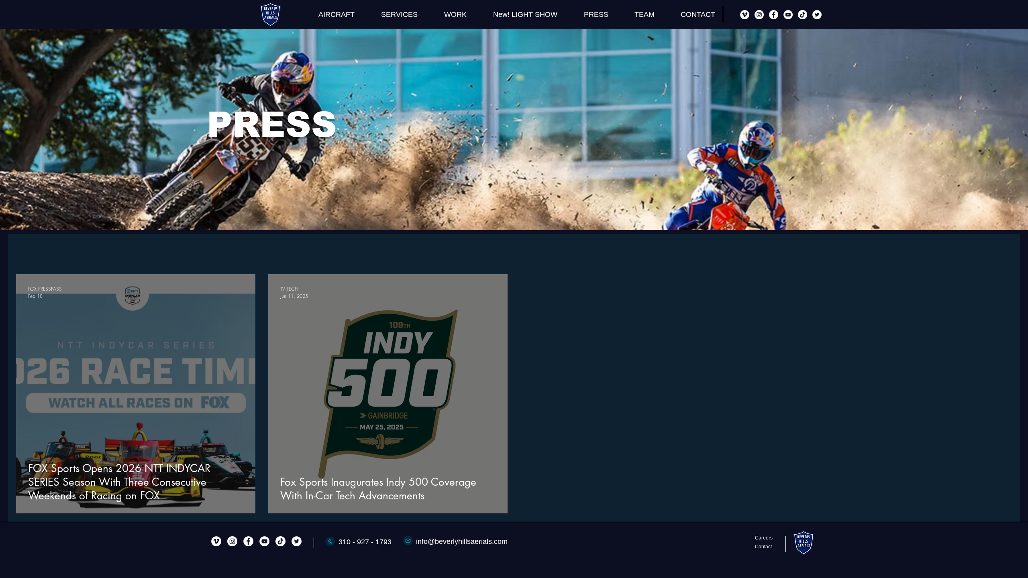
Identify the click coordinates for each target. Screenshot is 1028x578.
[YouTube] (788, 14)
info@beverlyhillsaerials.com (462, 541)
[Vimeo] (744, 14)
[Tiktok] (802, 14)
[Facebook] (773, 14)
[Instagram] (759, 14)
